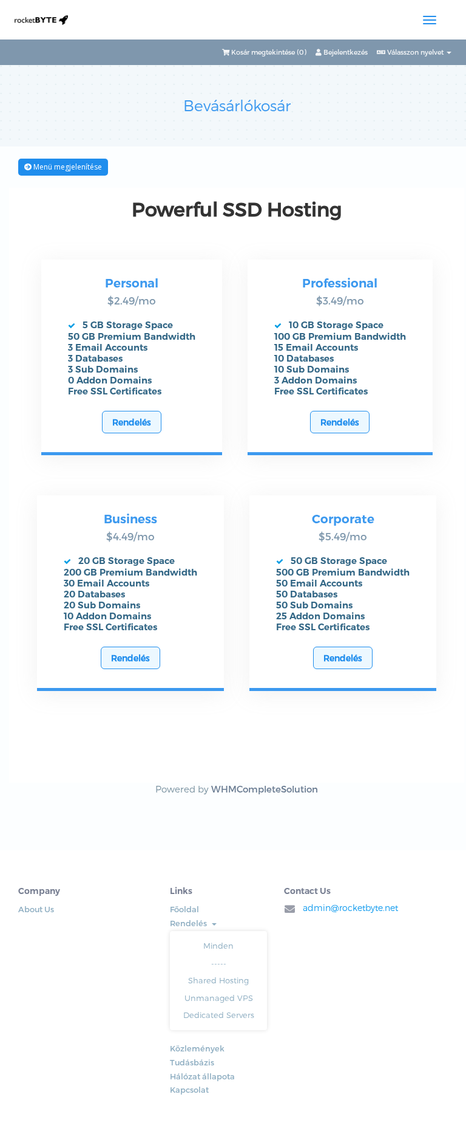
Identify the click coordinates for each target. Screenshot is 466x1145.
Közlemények (197, 1048)
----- (218, 963)
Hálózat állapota (202, 1076)
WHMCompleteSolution (264, 788)
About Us (36, 909)
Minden (218, 946)
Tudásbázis (192, 1062)
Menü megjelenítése (67, 167)
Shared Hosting (218, 980)
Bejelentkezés (345, 52)
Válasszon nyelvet (415, 52)
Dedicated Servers (218, 1015)
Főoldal (184, 909)
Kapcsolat (189, 1090)
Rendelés (131, 422)
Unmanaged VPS (218, 998)
